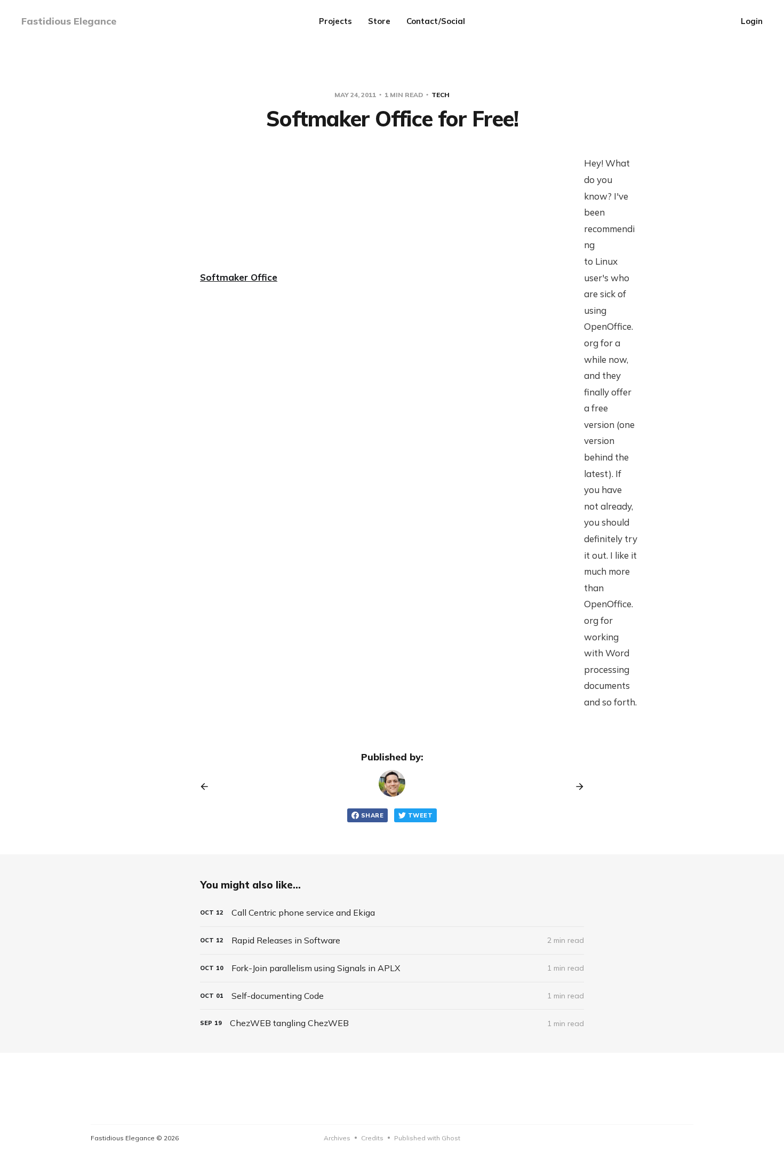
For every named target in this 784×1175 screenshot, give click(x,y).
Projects (335, 21)
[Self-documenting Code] (392, 996)
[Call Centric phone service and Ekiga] (392, 912)
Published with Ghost (427, 1138)
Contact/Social (435, 21)
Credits (372, 1138)
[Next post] (576, 787)
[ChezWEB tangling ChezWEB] (392, 1023)
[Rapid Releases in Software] (392, 940)
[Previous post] (208, 787)
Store (379, 21)
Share (372, 815)
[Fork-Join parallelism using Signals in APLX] (392, 968)
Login (752, 21)
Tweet (420, 815)
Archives (337, 1138)
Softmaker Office (238, 277)
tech (440, 95)
